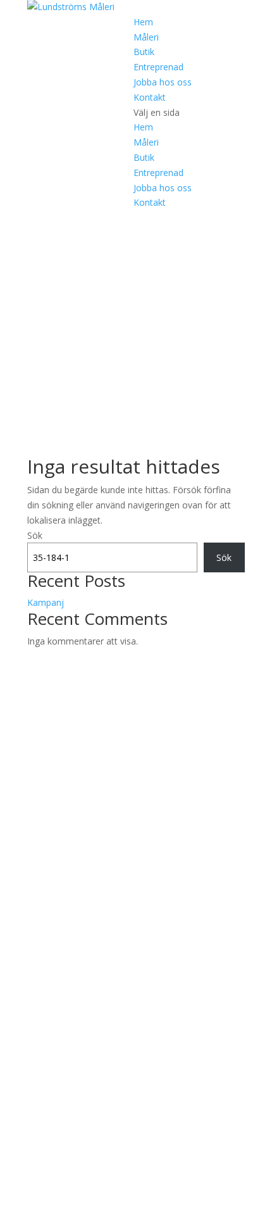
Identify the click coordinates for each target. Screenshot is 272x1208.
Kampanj (45, 602)
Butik (143, 52)
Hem (143, 22)
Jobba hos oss (162, 82)
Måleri (146, 37)
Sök (34, 535)
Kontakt (149, 97)
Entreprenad (158, 67)
